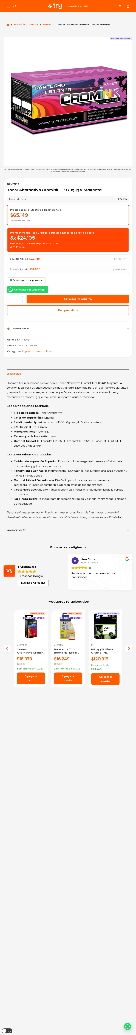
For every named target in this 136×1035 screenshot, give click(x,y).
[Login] (120, 6)
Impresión (28, 351)
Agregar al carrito (78, 299)
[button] (127, 1026)
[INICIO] (8, 24)
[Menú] (8, 6)
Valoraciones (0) (16, 530)
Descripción (14, 373)
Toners (50, 351)
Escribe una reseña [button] (33, 583)
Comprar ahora (68, 310)
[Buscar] (14, 6)
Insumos (40, 351)
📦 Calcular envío (18, 328)
